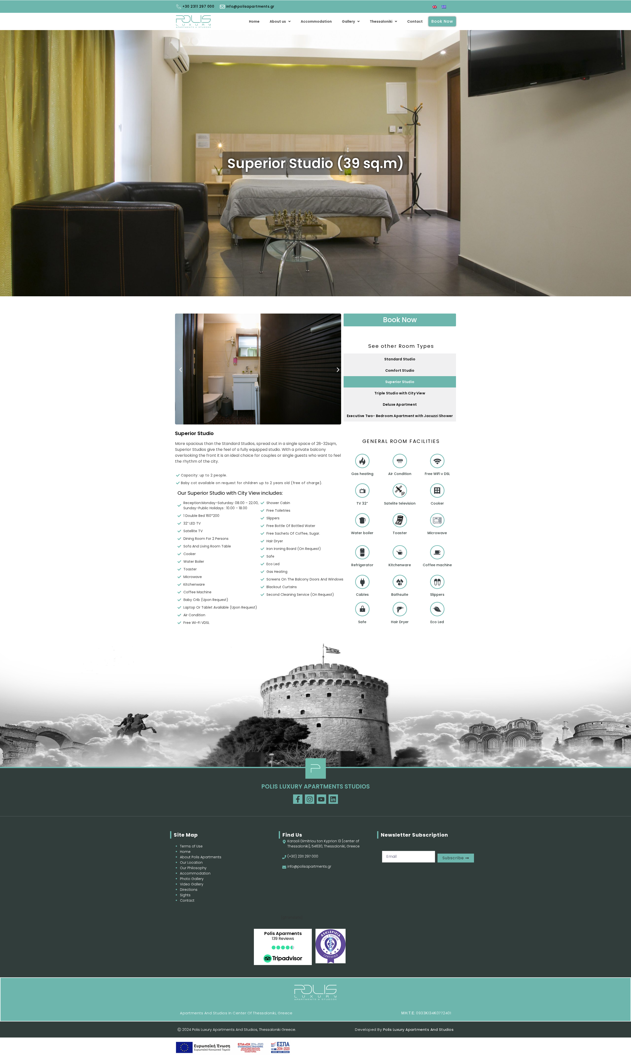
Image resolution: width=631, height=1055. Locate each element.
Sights (185, 895)
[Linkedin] (333, 799)
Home (254, 21)
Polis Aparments (283, 933)
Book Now (442, 21)
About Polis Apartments (200, 857)
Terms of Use (191, 846)
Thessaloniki (381, 21)
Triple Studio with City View (399, 393)
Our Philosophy (193, 867)
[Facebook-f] (297, 799)
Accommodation (316, 21)
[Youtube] (321, 799)
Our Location (191, 862)
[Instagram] (309, 799)
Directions (188, 889)
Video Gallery (191, 884)
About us (278, 21)
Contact (415, 21)
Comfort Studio (400, 370)
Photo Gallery (192, 878)
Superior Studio (399, 381)
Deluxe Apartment (400, 404)
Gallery (348, 21)
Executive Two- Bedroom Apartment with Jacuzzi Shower (400, 415)
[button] (280, 21)
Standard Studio (399, 359)
